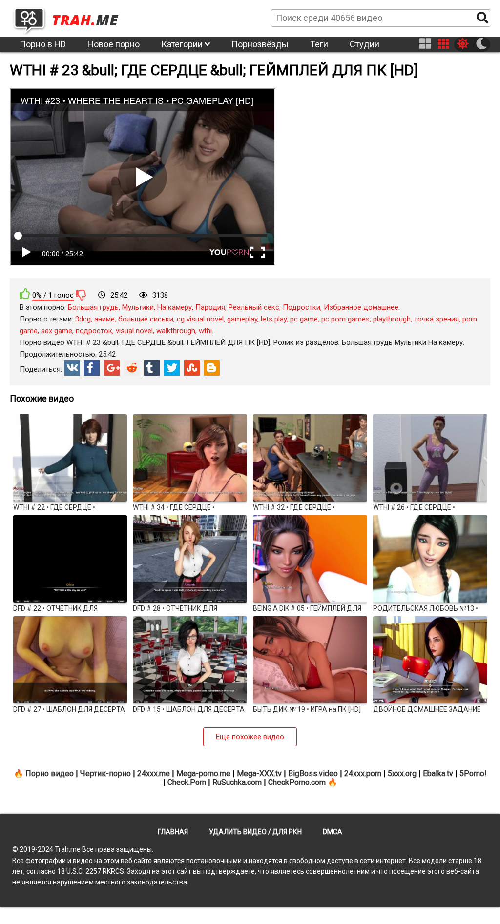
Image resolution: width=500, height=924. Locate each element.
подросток (94, 330)
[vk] (72, 368)
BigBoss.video (313, 773)
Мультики (138, 307)
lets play (274, 319)
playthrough (392, 319)
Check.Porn (186, 782)
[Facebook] (92, 368)
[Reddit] (132, 368)
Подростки (301, 307)
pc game (304, 319)
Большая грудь (93, 307)
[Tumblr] (152, 368)
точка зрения (436, 319)
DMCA (332, 832)
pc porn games (345, 319)
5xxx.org (402, 773)
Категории (183, 44)
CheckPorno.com (297, 782)
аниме (104, 319)
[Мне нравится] (25, 294)
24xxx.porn (362, 773)
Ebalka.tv (438, 773)
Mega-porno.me (203, 773)
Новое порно (113, 44)
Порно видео (49, 773)
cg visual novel (200, 319)
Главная (173, 832)
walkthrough (175, 330)
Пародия (210, 307)
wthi (205, 330)
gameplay (242, 319)
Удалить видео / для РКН (255, 832)
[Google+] (112, 368)
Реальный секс (254, 307)
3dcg (83, 319)
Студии (364, 44)
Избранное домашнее (361, 307)
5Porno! (473, 773)
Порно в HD (43, 44)
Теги (319, 44)
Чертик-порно (105, 773)
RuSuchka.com (237, 782)
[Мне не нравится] (81, 294)
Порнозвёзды (260, 44)
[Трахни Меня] (71, 17)
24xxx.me (153, 773)
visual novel (134, 330)
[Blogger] (212, 368)
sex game (56, 330)
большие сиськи (145, 319)
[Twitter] (172, 368)
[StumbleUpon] (192, 368)
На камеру (174, 307)
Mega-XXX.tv (259, 773)
